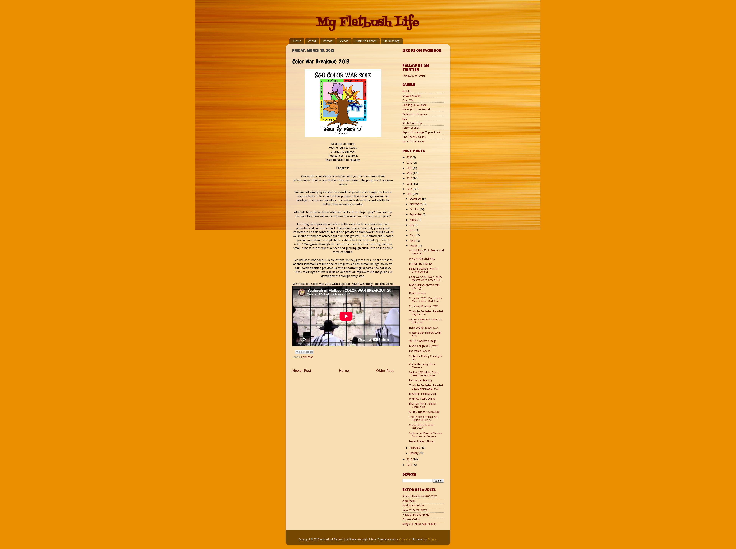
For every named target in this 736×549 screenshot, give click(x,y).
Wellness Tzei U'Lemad (422, 398)
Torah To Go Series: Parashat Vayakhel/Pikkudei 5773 (426, 387)
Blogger (432, 539)
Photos (327, 41)
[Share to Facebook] (308, 352)
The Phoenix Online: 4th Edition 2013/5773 (423, 418)
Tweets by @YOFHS (413, 75)
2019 (410, 162)
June (413, 230)
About (312, 41)
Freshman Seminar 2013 (422, 393)
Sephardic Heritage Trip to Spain (421, 132)
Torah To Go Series (413, 141)
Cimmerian (405, 539)
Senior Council (410, 127)
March (414, 245)
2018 (410, 168)
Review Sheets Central (415, 510)
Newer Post (301, 370)
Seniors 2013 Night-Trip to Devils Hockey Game (424, 374)
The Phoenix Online (414, 136)
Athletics (407, 91)
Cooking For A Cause (414, 104)
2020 (410, 157)
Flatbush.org (392, 41)
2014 (410, 188)
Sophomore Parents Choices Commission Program (425, 435)
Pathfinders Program (414, 114)
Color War (307, 357)
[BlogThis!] (300, 352)
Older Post (385, 370)
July (412, 224)
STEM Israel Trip (412, 123)
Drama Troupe (417, 293)
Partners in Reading (420, 380)
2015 (410, 183)
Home (297, 41)
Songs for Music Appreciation (419, 523)
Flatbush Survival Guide (415, 514)
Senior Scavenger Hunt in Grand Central (423, 270)
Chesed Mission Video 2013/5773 (421, 427)
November (416, 204)
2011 (410, 464)
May (413, 235)
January (414, 452)
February (415, 447)
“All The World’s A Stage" (423, 340)
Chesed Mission (411, 95)
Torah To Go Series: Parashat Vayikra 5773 (426, 313)
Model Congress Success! (423, 345)
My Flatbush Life (368, 22)
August (414, 219)
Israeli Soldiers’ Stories (422, 441)
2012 (410, 459)
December (416, 198)
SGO (404, 118)
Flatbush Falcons (366, 41)
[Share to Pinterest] (311, 352)
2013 (410, 194)
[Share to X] (304, 352)
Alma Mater (409, 500)
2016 (410, 178)
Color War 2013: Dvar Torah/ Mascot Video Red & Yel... (425, 300)
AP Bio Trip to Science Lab (424, 411)
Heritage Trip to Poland (416, 109)
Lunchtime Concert (419, 350)
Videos (343, 41)
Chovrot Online (411, 519)
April (413, 240)
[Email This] (297, 352)
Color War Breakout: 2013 (424, 306)
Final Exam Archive (413, 505)
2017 (410, 173)
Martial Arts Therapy (421, 263)
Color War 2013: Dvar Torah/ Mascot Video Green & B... (425, 278)
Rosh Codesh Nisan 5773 (423, 327)
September (416, 214)
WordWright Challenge (422, 258)
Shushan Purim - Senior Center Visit (422, 405)
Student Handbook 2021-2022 (419, 496)
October (415, 209)
